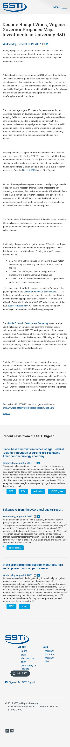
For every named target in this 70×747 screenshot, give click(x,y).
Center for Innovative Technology (39, 291)
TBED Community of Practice (28, 666)
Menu (56, 7)
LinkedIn (7, 731)
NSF (11, 491)
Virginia (6, 413)
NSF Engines (56, 491)
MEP (11, 606)
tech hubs (38, 491)
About (22, 646)
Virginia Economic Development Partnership (27, 323)
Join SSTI (21, 673)
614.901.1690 (15, 709)
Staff (23, 654)
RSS (12, 731)
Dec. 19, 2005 (28, 170)
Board (24, 650)
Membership (27, 658)
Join (45, 646)
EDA (23, 491)
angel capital (15, 548)
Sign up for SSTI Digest (22, 682)
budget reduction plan (18, 306)
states (25, 606)
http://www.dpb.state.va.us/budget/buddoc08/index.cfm (28, 408)
